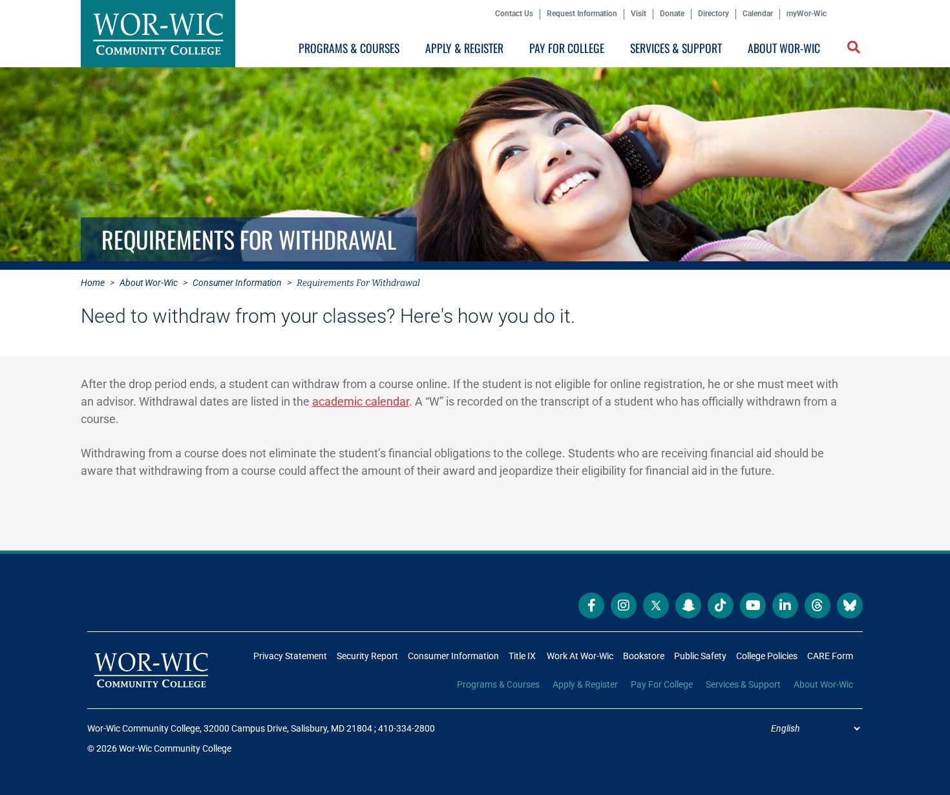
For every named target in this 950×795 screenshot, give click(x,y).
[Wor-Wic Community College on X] (656, 605)
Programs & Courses (349, 47)
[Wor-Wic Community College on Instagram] (624, 605)
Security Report (367, 656)
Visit (638, 13)
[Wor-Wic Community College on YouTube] (753, 605)
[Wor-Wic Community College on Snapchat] (688, 605)
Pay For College (566, 47)
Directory (713, 13)
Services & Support (676, 47)
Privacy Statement (290, 656)
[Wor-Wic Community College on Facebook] (591, 605)
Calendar (758, 13)
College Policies (766, 656)
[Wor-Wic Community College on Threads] (817, 605)
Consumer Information (237, 283)
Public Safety (700, 656)
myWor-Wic (806, 13)
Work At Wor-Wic (580, 656)
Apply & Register (464, 47)
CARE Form (830, 656)
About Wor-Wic (784, 47)
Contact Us (514, 13)
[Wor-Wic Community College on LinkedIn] (785, 605)
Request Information (582, 13)
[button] (855, 48)
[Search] (851, 50)
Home (93, 283)
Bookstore (643, 656)
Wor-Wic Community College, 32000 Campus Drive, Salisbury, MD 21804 (229, 728)
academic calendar (360, 401)
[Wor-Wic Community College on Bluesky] (850, 605)
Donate (672, 13)
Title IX (522, 656)
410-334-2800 (406, 728)
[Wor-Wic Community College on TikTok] (721, 605)
